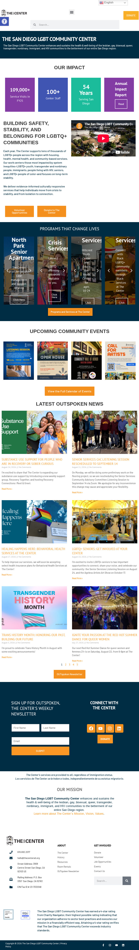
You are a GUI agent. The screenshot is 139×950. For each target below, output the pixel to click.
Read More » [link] (7, 489)
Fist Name (18, 721)
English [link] (108, 2)
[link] (4, 21)
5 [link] (77, 664)
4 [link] (73, 664)
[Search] (127, 881)
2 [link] (65, 664)
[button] (72, 12)
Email (15, 735)
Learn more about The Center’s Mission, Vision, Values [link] (69, 813)
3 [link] (69, 664)
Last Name (47, 721)
